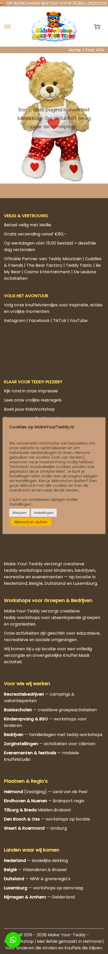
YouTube (79, 321)
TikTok (59, 321)
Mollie (45, 225)
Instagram (14, 321)
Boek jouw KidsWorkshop (29, 768)
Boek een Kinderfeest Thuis (32, 786)
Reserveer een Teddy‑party (32, 777)
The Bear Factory (44, 265)
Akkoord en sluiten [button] (30, 522)
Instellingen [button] (43, 512)
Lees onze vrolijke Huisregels (33, 759)
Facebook (39, 321)
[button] (13, 940)
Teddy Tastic (79, 265)
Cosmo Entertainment (47, 272)
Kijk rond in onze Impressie (31, 750)
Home (74, 50)
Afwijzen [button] (19, 512)
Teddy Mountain (65, 259)
